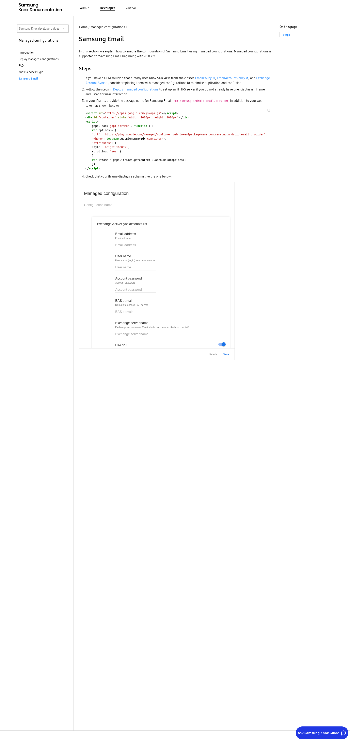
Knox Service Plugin (31, 72)
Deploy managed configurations (39, 59)
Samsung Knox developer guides (39, 29)
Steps (286, 35)
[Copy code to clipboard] (269, 110)
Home (83, 27)
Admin (84, 8)
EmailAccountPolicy (231, 78)
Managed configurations (108, 27)
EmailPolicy (203, 78)
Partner (131, 8)
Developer (107, 8)
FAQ (21, 66)
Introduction (26, 53)
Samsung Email (28, 79)
